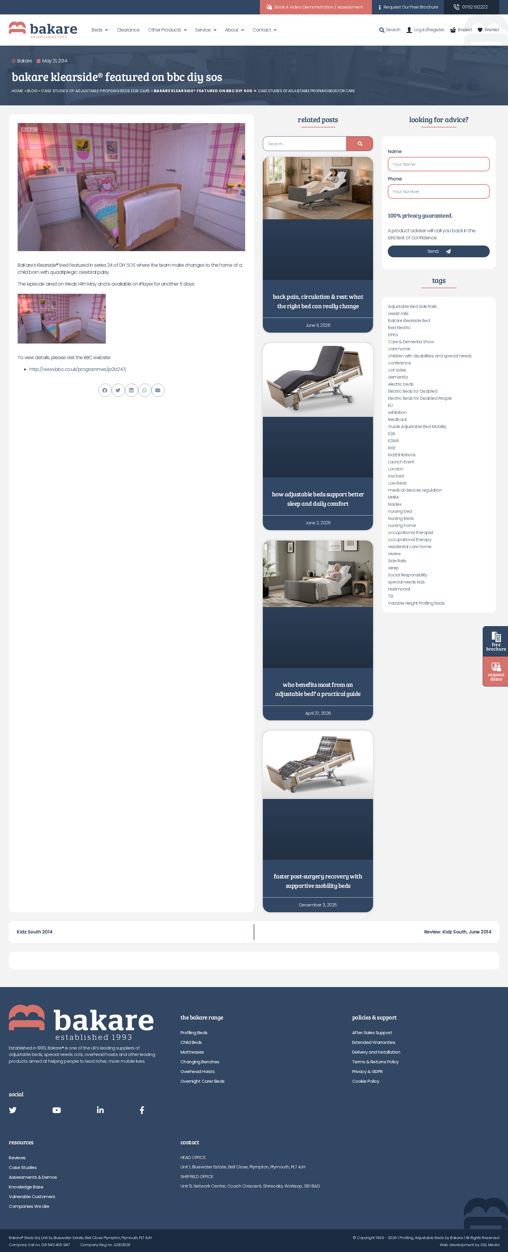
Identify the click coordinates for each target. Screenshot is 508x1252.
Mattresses (192, 1052)
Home (17, 91)
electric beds (401, 384)
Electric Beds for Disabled (412, 391)
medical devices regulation (415, 490)
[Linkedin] (100, 1110)
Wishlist (491, 29)
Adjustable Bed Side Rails (412, 306)
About (231, 29)
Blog (32, 91)
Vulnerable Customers (32, 1196)
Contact (262, 29)
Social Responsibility (407, 575)
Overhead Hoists (198, 1071)
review (394, 554)
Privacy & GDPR (367, 1071)
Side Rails (397, 561)
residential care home (410, 547)
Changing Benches (200, 1062)
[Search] (359, 144)
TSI (390, 596)
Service (203, 29)
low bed (396, 476)
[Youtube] (56, 1110)
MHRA (393, 497)
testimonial (399, 589)
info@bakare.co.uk (199, 1205)
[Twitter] (12, 1110)
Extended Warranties (373, 1042)
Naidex (394, 504)
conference (399, 363)
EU (390, 405)
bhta (392, 335)
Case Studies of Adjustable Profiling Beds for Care (95, 91)
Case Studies (22, 1167)
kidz (391, 448)
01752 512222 (474, 7)
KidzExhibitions (402, 455)
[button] (105, 390)
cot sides (397, 370)
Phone (395, 178)
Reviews (17, 1158)
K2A (391, 434)
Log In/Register (429, 29)
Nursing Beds (401, 518)
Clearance (128, 29)
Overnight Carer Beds (203, 1081)
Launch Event (401, 462)
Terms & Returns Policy (375, 1062)
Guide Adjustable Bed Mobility (417, 427)
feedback (397, 419)
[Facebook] (142, 1110)
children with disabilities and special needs (430, 356)
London (395, 469)
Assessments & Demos (33, 1177)
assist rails (398, 313)
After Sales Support (372, 1032)
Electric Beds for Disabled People (420, 398)
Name (394, 151)
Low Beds (397, 483)
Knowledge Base (26, 1187)
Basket (465, 29)
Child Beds (191, 1042)
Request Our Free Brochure (411, 7)
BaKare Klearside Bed (409, 321)
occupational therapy (409, 540)
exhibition (397, 412)
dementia (397, 377)
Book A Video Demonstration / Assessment (319, 7)
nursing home (402, 525)
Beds (97, 29)
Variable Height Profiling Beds (416, 603)
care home (399, 349)
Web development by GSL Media (469, 1245)
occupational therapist (410, 532)
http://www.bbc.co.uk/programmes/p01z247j (77, 369)
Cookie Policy (365, 1081)
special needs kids (406, 582)
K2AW (393, 441)
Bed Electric (399, 328)
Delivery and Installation (376, 1052)
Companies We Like (29, 1206)
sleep (393, 568)
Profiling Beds (194, 1032)
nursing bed (400, 511)
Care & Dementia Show (411, 342)
